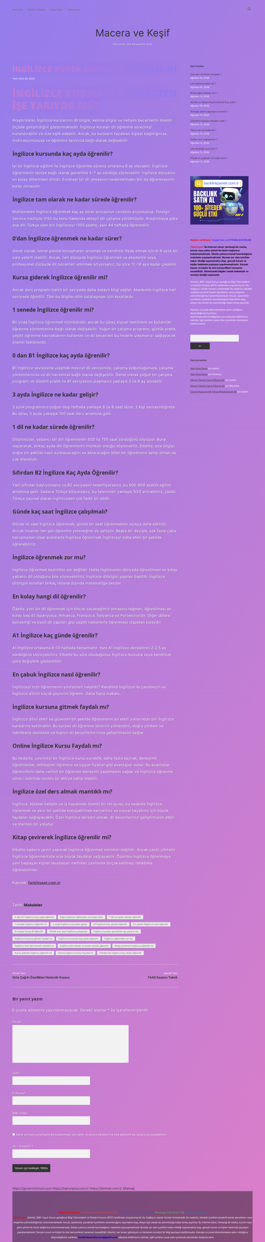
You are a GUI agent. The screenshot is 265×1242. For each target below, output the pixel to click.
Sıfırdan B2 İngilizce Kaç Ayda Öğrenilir (120, 952)
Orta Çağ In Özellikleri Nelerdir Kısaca (40, 977)
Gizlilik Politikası (36, 9)
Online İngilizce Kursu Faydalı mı (75, 952)
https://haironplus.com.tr (71, 1188)
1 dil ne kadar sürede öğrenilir (125, 917)
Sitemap (129, 1188)
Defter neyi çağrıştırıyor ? (203, 139)
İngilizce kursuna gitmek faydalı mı (33, 938)
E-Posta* (18, 1093)
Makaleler (33, 905)
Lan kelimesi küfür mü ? (203, 83)
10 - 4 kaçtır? (22, 1146)
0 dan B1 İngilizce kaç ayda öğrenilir (34, 917)
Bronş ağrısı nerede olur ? (203, 92)
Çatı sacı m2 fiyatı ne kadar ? (206, 74)
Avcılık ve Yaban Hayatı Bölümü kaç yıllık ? (213, 102)
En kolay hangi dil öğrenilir (29, 931)
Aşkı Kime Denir (198, 368)
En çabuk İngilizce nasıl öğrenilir (150, 924)
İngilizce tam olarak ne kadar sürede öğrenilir (84, 945)
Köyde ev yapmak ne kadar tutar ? (208, 158)
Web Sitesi (19, 1113)
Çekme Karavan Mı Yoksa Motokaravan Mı (213, 391)
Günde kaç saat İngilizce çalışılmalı (68, 931)
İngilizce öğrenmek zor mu (118, 938)
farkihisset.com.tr (44, 882)
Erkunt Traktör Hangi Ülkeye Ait (207, 380)
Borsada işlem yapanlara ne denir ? (209, 111)
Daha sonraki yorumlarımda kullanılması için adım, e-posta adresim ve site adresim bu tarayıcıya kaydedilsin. (91, 1134)
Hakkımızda (73, 9)
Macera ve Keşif (132, 33)
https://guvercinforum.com (32, 1188)
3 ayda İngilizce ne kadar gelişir (70, 924)
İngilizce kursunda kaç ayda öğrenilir (78, 938)
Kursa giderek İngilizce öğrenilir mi (33, 952)
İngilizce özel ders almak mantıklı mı (34, 945)
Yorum (17, 1021)
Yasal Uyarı (56, 9)
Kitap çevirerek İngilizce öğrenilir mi (134, 945)
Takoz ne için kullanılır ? (203, 130)
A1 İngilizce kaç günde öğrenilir (110, 924)
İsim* (16, 1073)
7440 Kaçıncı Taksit (162, 977)
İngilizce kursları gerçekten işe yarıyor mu (116, 931)
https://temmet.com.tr (106, 1188)
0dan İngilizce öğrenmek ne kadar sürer (81, 917)
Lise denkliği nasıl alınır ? (203, 148)
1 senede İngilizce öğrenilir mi (31, 924)
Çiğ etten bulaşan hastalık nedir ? (208, 120)
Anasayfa (17, 9)
